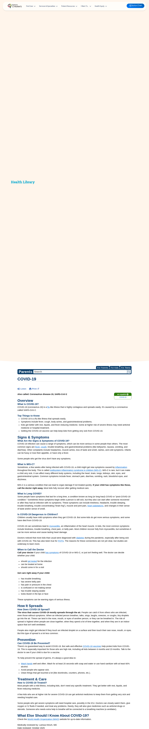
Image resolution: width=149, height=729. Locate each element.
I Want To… (85, 6)
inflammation (121, 467)
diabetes (80, 538)
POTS (61, 541)
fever (37, 447)
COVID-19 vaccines (92, 646)
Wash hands (26, 663)
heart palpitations (95, 506)
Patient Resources (68, 6)
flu (48, 407)
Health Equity (99, 6)
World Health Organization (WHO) (43, 719)
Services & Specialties (47, 6)
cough (44, 447)
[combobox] (80, 371)
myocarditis (54, 526)
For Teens (125, 368)
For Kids (115, 368)
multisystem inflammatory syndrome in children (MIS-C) (75, 470)
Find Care (29, 6)
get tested (32, 561)
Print (34, 389)
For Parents (102, 368)
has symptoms (52, 552)
